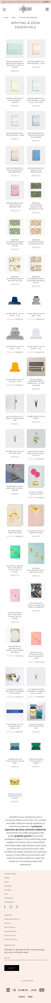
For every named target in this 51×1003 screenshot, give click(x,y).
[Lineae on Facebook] (5, 907)
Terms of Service (11, 939)
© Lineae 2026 (27, 981)
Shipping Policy (10, 931)
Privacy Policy (9, 935)
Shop (13, 17)
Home (6, 17)
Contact (7, 923)
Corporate (9, 902)
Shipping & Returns (12, 919)
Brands (7, 890)
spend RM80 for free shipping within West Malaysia (25, 2)
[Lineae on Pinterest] (17, 907)
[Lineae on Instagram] (11, 907)
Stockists (8, 898)
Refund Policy (9, 927)
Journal (8, 886)
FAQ (6, 894)
